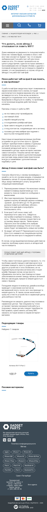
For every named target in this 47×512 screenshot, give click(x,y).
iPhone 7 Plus (9, 461)
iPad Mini (8, 470)
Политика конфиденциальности (23, 444)
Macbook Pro (28, 470)
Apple (7, 452)
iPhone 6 (21, 461)
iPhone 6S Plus (34, 456)
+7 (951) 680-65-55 (14, 489)
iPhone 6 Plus (33, 461)
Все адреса (32, 485)
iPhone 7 (16, 452)
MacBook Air (29, 465)
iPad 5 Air (17, 465)
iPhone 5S (20, 456)
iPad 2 (18, 470)
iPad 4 (7, 465)
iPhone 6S (27, 452)
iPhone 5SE (9, 456)
